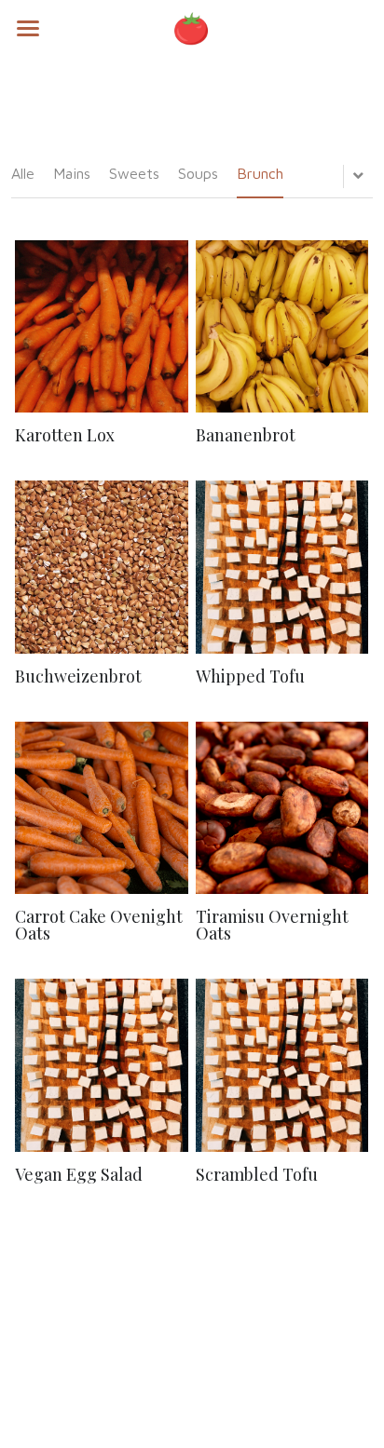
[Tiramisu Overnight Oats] (282, 808)
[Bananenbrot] (282, 326)
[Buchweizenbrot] (101, 566)
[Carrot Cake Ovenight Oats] (101, 808)
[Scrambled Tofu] (282, 1065)
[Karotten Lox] (101, 326)
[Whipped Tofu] (282, 566)
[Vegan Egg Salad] (101, 1065)
